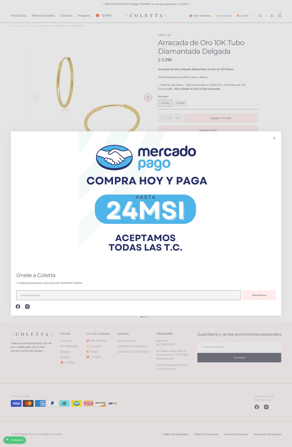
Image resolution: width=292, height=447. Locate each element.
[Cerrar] (274, 138)
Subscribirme (259, 295)
